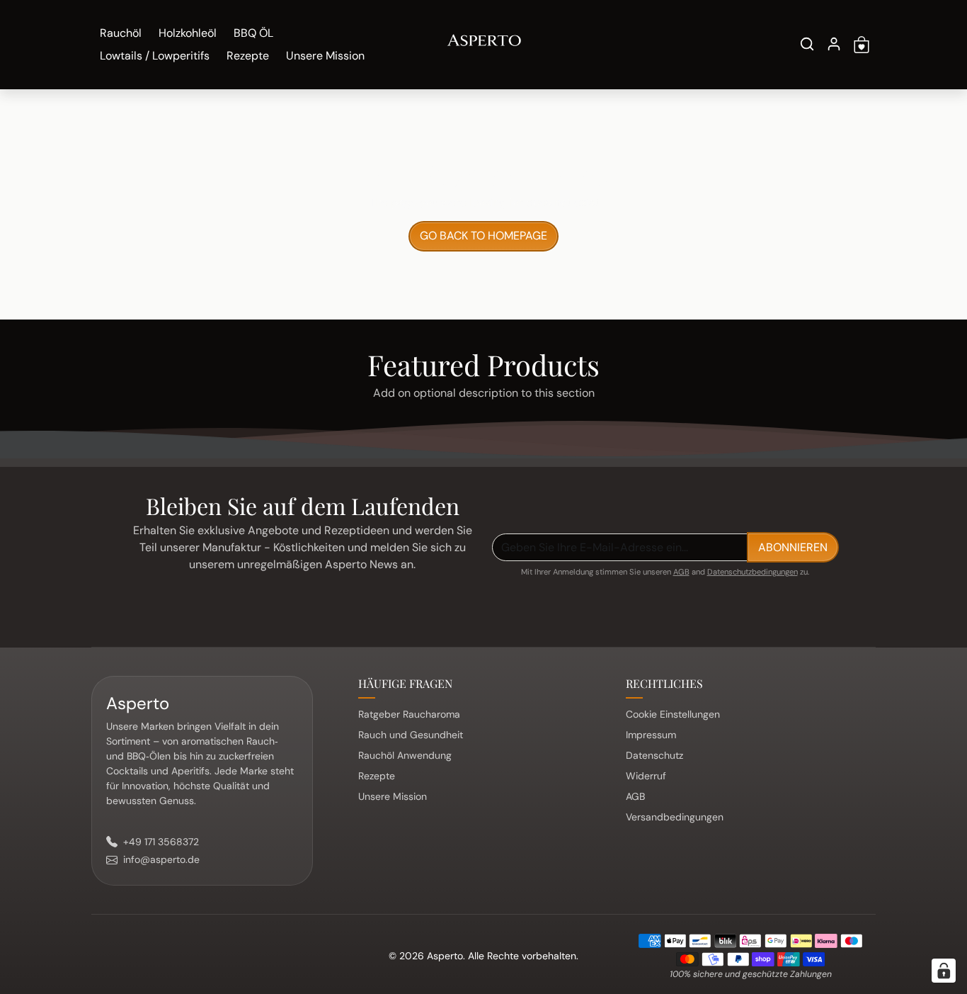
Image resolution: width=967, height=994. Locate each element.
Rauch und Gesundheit (410, 734)
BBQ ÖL (253, 33)
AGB (681, 572)
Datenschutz (654, 755)
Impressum (651, 734)
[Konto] (833, 44)
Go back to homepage (483, 235)
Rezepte (248, 55)
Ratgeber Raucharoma (409, 714)
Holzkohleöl (188, 33)
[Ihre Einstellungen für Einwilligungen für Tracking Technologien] (944, 971)
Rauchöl (121, 33)
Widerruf (646, 775)
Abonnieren (793, 547)
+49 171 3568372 (161, 841)
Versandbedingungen (674, 817)
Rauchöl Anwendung (405, 755)
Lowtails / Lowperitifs (155, 55)
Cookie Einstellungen (673, 714)
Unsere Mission (325, 55)
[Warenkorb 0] (861, 44)
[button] (807, 44)
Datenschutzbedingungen (752, 572)
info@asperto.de (161, 859)
